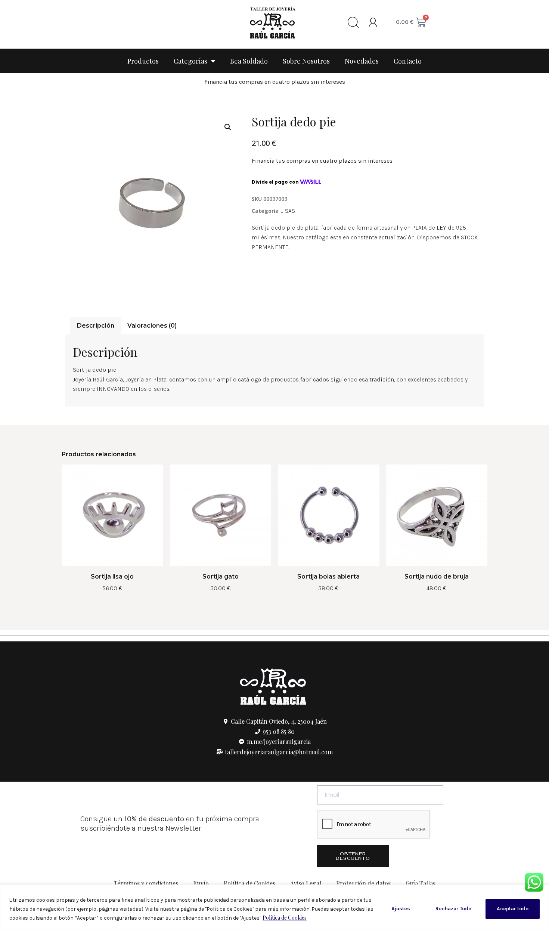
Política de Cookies (285, 917)
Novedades (362, 60)
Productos (143, 60)
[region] (274, 906)
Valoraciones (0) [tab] (152, 325)
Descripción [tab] (95, 325)
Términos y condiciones (146, 883)
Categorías (190, 60)
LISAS (287, 210)
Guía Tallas (420, 883)
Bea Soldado (249, 60)
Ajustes (400, 908)
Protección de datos (363, 883)
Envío (201, 883)
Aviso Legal (305, 883)
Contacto (408, 60)
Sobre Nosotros (306, 60)
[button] (228, 127)
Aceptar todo (512, 908)
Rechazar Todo (453, 908)
